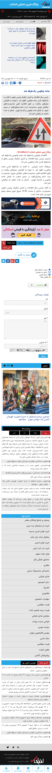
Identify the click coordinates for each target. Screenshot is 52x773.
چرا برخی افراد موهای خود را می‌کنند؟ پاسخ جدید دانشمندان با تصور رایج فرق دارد (21, 31)
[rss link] (18, 747)
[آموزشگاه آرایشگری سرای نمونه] (26, 232)
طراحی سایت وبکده (40, 621)
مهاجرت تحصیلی (42, 599)
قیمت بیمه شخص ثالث (39, 610)
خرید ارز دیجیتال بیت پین (37, 525)
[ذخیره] (11, 83)
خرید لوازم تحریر (42, 542)
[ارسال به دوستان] (6, 83)
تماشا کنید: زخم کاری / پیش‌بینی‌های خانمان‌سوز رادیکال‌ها (27, 472)
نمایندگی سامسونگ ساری (38, 571)
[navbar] (49, 11)
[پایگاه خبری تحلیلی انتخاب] (46, 4)
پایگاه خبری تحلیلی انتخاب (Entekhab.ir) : (34, 152)
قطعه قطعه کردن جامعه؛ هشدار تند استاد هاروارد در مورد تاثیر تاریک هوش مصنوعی (22, 45)
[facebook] (8, 261)
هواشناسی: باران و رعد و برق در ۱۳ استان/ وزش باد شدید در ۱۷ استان (25, 676)
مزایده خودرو (43, 627)
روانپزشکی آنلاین (42, 655)
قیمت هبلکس (43, 604)
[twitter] (3, 261)
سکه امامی (44, 638)
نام (47, 299)
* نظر (46, 318)
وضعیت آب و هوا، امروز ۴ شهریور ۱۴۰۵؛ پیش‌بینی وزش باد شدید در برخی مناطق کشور (25, 727)
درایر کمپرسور (43, 582)
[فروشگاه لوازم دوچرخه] (26, 218)
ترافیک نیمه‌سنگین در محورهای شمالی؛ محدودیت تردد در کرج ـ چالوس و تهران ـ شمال (25, 669)
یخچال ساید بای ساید (39, 537)
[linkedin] (17, 261)
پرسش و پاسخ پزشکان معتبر (37, 520)
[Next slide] (5, 365)
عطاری (46, 565)
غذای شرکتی (44, 576)
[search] (3, 11)
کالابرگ (46, 587)
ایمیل (46, 308)
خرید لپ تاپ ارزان (41, 548)
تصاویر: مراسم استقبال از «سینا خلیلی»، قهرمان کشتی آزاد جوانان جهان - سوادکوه (28, 418)
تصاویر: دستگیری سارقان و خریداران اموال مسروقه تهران (27, 461)
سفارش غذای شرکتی (40, 616)
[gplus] (13, 261)
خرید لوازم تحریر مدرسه (39, 531)
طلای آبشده (44, 649)
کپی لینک (6, 247)
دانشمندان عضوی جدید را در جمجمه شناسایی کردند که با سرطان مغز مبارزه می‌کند (21, 59)
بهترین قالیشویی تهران (39, 633)
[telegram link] (13, 747)
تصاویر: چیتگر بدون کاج (39, 476)
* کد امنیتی (43, 342)
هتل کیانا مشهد (42, 554)
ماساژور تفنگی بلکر (41, 559)
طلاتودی (45, 593)
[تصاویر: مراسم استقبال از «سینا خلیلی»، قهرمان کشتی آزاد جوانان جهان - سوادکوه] (26, 392)
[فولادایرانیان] (26, 203)
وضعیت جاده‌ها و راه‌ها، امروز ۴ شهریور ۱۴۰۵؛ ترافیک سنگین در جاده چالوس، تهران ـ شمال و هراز (25, 719)
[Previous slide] (12, 365)
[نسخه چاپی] (2, 83)
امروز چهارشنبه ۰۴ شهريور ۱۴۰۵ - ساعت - (31, 11)
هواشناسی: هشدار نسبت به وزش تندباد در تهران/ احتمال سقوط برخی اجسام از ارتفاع (25, 698)
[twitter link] (8, 747)
